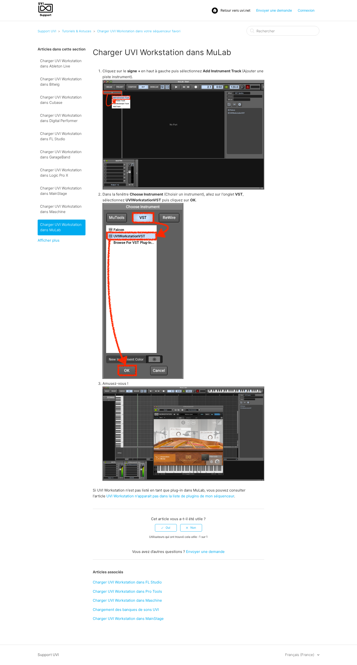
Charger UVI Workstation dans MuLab (61, 227)
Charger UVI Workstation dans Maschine (61, 209)
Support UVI (47, 31)
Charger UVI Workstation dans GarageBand (61, 154)
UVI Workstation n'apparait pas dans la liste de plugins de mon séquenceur (170, 496)
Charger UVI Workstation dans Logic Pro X (61, 173)
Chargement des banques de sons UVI (126, 609)
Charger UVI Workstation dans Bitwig (61, 82)
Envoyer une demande (274, 10)
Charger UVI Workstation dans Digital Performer (61, 118)
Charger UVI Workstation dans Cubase (61, 100)
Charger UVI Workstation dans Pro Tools (127, 591)
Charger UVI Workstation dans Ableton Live (61, 63)
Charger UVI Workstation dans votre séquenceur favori (138, 31)
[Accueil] (45, 16)
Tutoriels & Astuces (76, 31)
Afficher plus (49, 240)
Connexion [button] (306, 10)
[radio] (166, 527)
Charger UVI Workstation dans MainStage (61, 191)
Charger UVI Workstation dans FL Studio (61, 136)
